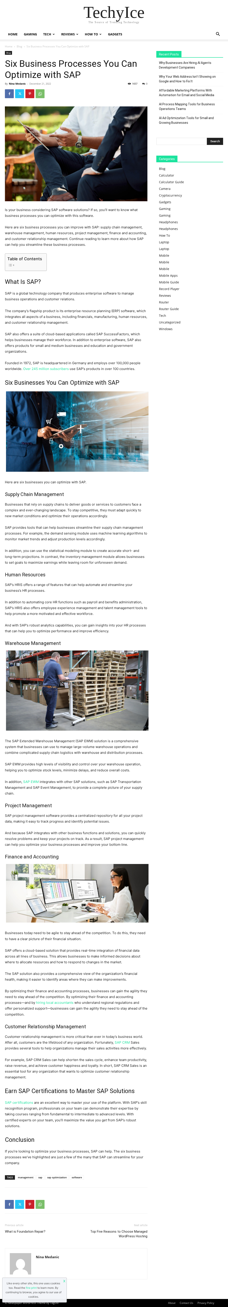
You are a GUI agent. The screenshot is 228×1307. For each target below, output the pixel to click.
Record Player (169, 289)
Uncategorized (170, 322)
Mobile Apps (168, 275)
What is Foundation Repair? (25, 1232)
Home (13, 34)
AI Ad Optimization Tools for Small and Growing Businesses (186, 120)
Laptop (164, 242)
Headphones (168, 222)
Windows (166, 329)
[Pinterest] (29, 93)
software (77, 1177)
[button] (217, 35)
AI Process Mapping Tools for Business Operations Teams (187, 106)
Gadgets (115, 34)
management (25, 1177)
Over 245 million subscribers (46, 369)
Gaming (30, 34)
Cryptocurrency (170, 195)
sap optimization (57, 1177)
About (171, 1303)
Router (164, 302)
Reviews (68, 34)
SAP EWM (31, 782)
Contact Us (186, 1303)
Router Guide (169, 309)
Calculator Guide (171, 182)
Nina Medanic (17, 83)
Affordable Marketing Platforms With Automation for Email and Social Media (186, 93)
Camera (165, 189)
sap (40, 1177)
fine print (31, 1287)
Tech (47, 34)
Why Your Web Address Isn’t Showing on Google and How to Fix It (187, 79)
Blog (19, 46)
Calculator (166, 175)
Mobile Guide (169, 282)
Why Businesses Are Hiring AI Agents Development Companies (185, 65)
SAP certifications (19, 1102)
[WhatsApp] (40, 93)
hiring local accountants (54, 1002)
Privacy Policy (205, 1303)
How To (91, 34)
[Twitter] (19, 93)
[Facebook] (9, 93)
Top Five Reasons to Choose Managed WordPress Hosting (118, 1234)
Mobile (164, 255)
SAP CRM (122, 1042)
